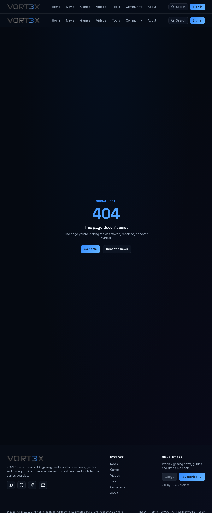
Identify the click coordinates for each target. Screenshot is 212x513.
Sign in (198, 6)
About (152, 6)
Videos (101, 6)
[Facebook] (32, 485)
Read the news (117, 249)
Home (56, 6)
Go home (90, 249)
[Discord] (21, 485)
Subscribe (190, 476)
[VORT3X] (23, 7)
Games (85, 6)
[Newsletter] (43, 485)
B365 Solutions (180, 485)
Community (134, 6)
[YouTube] (11, 485)
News (70, 6)
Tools (116, 6)
